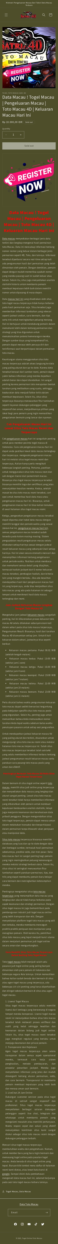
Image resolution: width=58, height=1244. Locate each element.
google (6, 1173)
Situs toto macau (11, 839)
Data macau (8, 238)
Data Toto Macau (29, 1204)
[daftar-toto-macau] (29, 179)
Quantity (6, 128)
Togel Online (27, 1238)
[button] (6, 15)
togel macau (14, 961)
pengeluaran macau (17, 438)
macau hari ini (15, 299)
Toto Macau (37, 1238)
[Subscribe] (46, 1212)
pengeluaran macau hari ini (32, 528)
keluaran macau (36, 614)
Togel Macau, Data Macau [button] (18, 1191)
